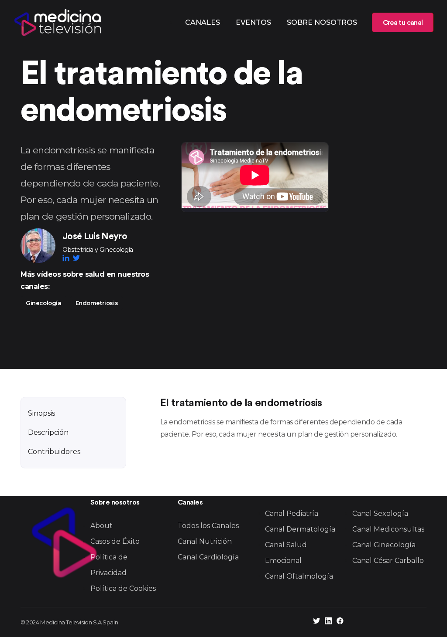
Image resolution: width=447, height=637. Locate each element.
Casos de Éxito (115, 541)
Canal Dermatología (300, 529)
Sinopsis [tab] (41, 413)
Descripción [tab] (48, 432)
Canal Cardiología (208, 557)
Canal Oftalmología (299, 576)
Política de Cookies (123, 588)
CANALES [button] (202, 22)
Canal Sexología (380, 513)
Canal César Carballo (388, 560)
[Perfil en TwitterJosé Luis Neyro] (76, 257)
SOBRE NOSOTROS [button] (322, 22)
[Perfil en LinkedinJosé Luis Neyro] (67, 257)
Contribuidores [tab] (54, 451)
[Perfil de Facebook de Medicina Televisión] (340, 622)
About (101, 526)
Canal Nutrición (205, 541)
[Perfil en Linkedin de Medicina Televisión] (328, 622)
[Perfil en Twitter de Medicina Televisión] (316, 622)
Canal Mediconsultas (388, 529)
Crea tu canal (403, 22)
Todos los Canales (208, 526)
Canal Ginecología (384, 545)
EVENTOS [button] (253, 22)
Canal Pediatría (291, 513)
